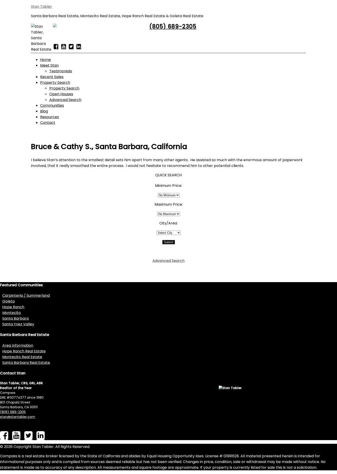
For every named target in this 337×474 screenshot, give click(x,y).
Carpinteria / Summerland (26, 295)
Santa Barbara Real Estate (26, 362)
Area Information (17, 345)
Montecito (11, 312)
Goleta (8, 301)
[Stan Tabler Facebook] (56, 46)
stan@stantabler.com (17, 416)
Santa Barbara (15, 318)
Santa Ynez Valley (18, 324)
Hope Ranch (13, 307)
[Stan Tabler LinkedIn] (78, 46)
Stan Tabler (41, 6)
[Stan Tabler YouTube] (63, 46)
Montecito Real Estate (22, 357)
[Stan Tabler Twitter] (71, 46)
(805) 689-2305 (172, 26)
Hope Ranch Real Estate (24, 351)
